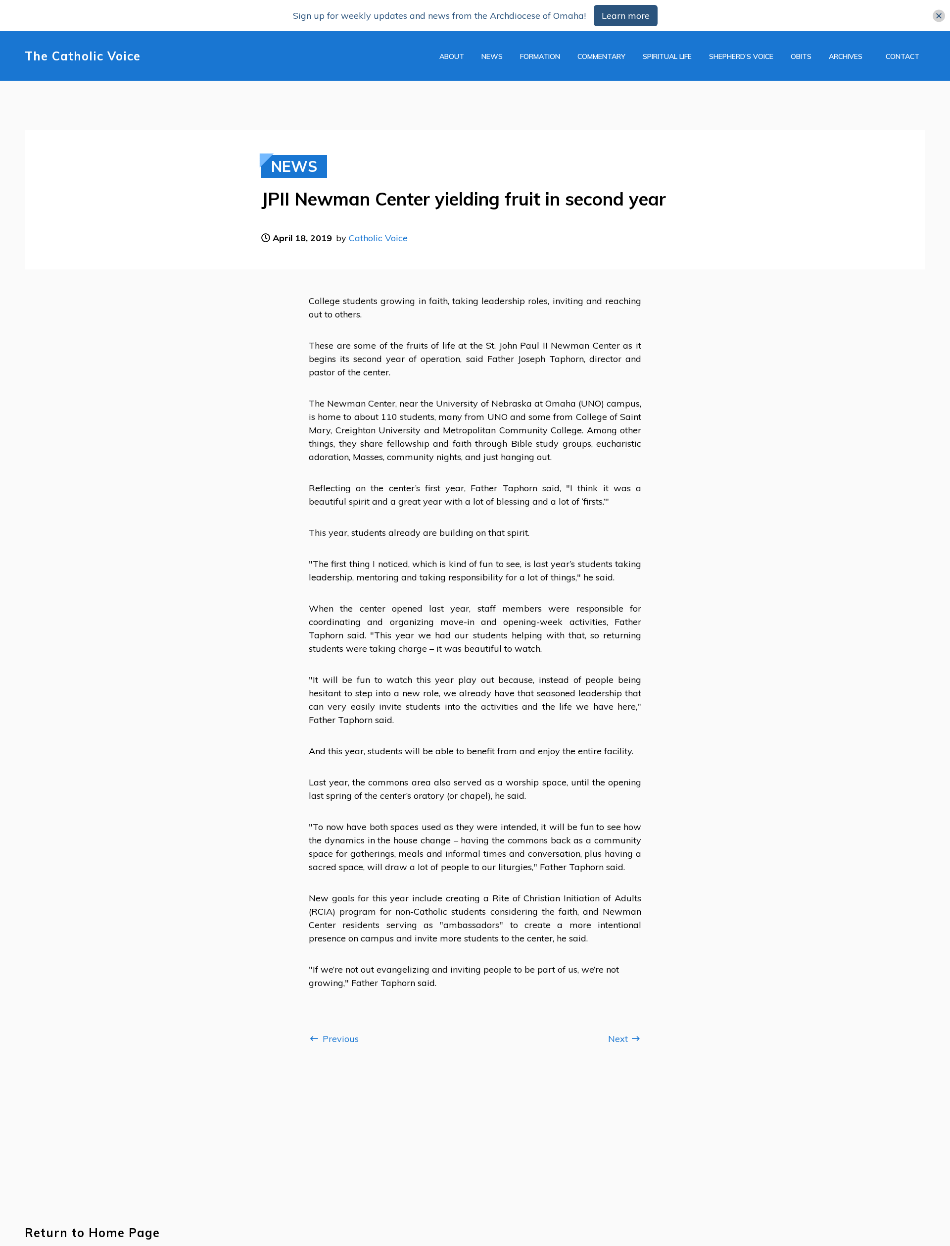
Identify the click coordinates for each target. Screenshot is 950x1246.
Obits (801, 56)
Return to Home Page (92, 1233)
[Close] (939, 15)
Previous (339, 1038)
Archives (845, 56)
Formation (540, 56)
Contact (902, 56)
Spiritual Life (667, 56)
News (492, 56)
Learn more (626, 15)
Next (619, 1038)
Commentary (601, 56)
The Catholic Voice (83, 56)
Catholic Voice (378, 238)
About (451, 56)
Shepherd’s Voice (741, 56)
